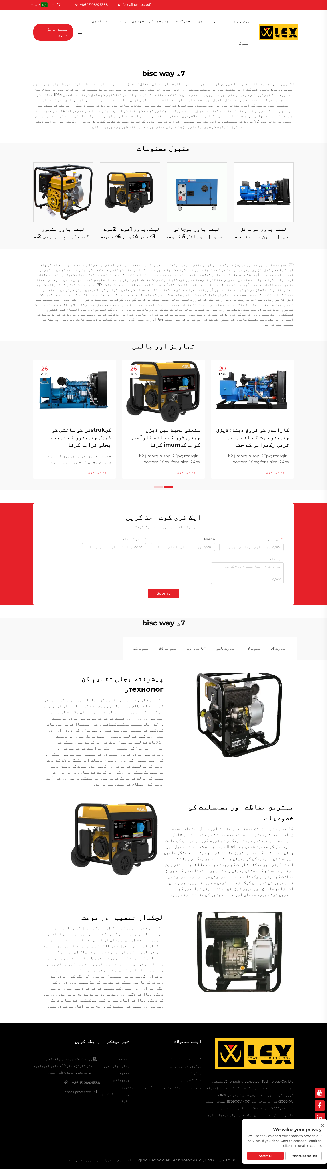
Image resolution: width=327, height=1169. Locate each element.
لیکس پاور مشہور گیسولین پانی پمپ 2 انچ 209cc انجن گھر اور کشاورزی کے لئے (63, 233)
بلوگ (244, 43)
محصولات (185, 20)
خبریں (138, 20)
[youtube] (320, 1093)
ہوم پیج (242, 20)
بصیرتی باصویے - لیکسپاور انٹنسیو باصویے (166, 1087)
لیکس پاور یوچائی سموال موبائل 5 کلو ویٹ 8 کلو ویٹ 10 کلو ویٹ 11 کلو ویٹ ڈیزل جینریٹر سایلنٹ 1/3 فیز (197, 233)
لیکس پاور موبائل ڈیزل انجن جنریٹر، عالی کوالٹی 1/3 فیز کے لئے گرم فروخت (264, 233)
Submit (163, 593)
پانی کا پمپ (192, 1073)
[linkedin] (320, 1118)
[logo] (278, 32)
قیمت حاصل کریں (57, 32)
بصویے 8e (168, 648)
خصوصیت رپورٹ (81, 1160)
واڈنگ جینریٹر (189, 1080)
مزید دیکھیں (277, 472)
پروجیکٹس (159, 20)
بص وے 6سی (225, 648)
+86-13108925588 (94, 4)
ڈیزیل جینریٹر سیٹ (186, 1058)
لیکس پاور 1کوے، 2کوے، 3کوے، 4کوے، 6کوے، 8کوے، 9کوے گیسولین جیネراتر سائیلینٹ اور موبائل (130, 233)
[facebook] (320, 1105)
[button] (168, 487)
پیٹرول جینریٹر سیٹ (185, 1066)
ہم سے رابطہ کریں (109, 20)
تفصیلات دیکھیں (263, 192)
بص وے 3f (278, 648)
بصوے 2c (141, 648)
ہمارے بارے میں (213, 20)
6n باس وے (196, 648)
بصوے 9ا (253, 648)
